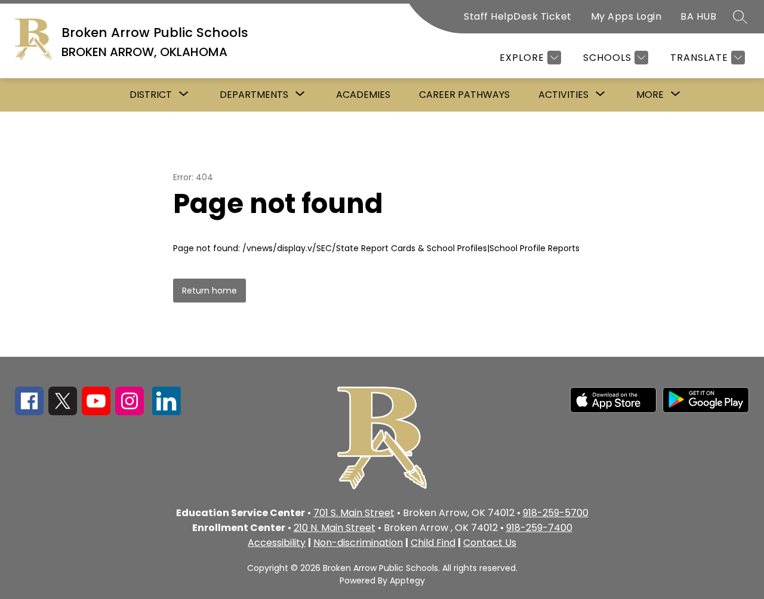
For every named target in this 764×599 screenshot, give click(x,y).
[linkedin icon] (166, 412)
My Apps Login (626, 16)
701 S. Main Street (354, 513)
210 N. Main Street (334, 528)
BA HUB (698, 16)
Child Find (433, 542)
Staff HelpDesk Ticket (518, 16)
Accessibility (277, 542)
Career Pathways (464, 94)
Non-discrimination (358, 542)
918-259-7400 (539, 528)
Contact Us (489, 542)
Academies (363, 94)
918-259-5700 (556, 513)
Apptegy (407, 580)
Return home (209, 291)
